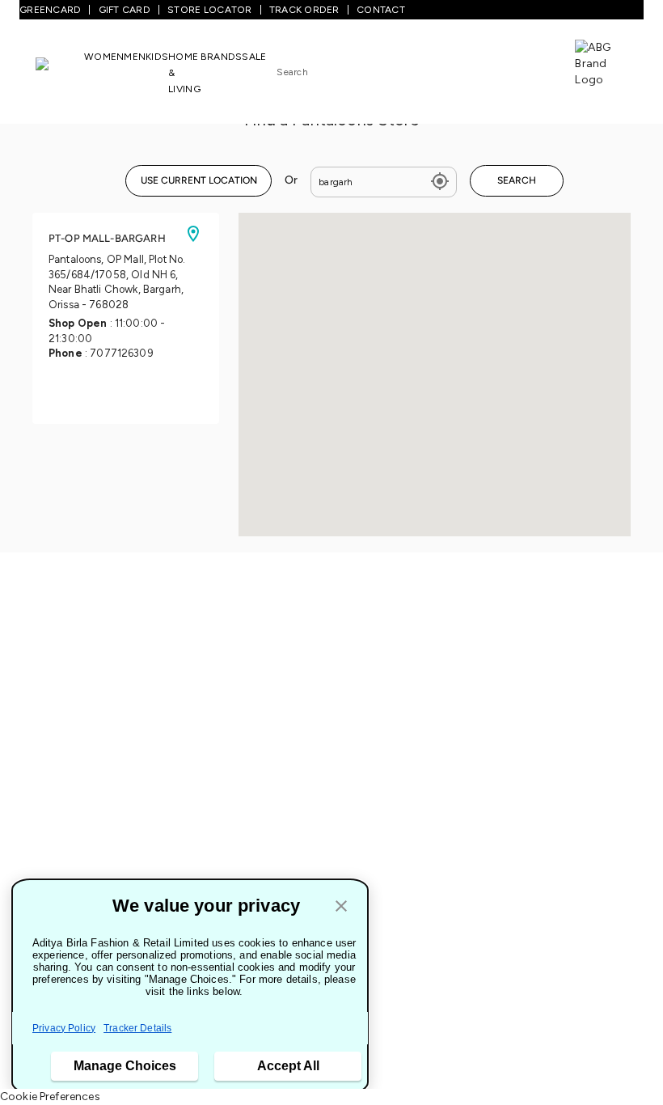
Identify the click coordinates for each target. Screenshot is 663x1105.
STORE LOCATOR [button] (209, 9)
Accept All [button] (288, 1066)
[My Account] (503, 68)
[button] (341, 907)
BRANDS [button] (222, 56)
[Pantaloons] (60, 72)
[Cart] (529, 67)
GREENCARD (50, 9)
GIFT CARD (124, 9)
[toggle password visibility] (440, 182)
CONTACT (381, 9)
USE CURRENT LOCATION (199, 180)
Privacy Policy (63, 1028)
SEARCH (516, 180)
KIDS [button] (157, 56)
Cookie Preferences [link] (50, 1096)
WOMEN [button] (104, 56)
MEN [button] (135, 56)
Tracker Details (137, 1028)
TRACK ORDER (304, 9)
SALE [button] (254, 56)
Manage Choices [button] (125, 1066)
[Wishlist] (478, 69)
